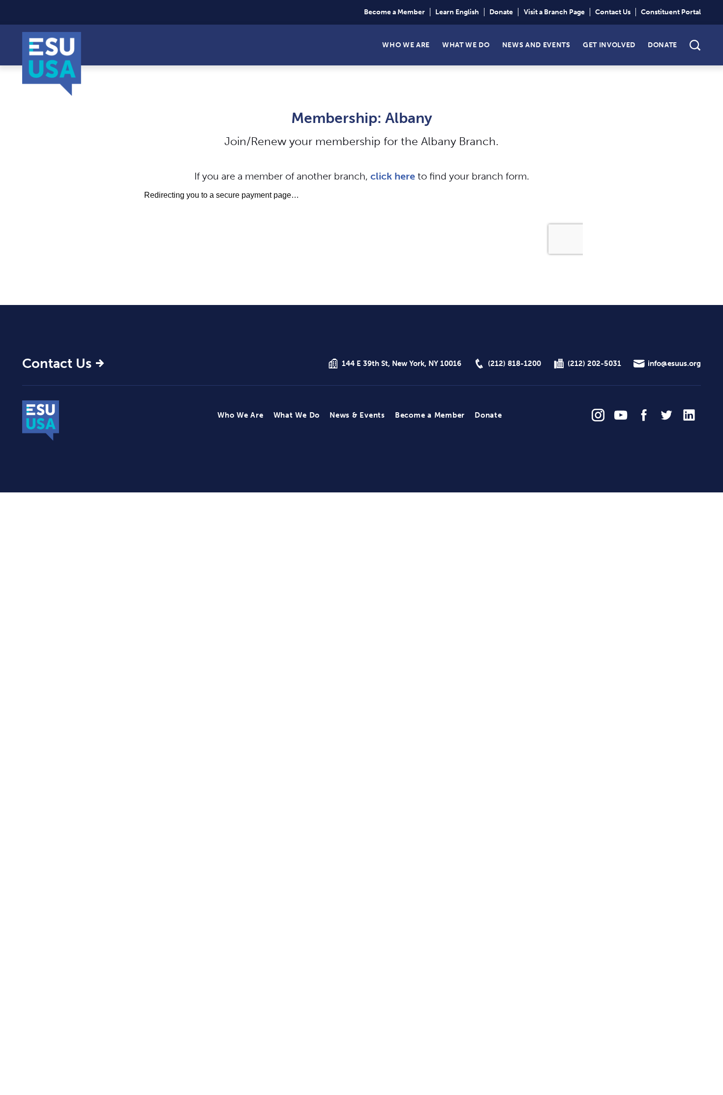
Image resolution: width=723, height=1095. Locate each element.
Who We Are (406, 44)
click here (392, 176)
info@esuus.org (674, 363)
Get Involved (609, 44)
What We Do (466, 44)
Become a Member (394, 12)
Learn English (457, 12)
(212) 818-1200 (514, 363)
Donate (501, 12)
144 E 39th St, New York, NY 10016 (401, 363)
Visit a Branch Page (554, 12)
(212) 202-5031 (594, 363)
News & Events (357, 415)
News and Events (536, 44)
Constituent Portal (671, 12)
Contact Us (613, 12)
